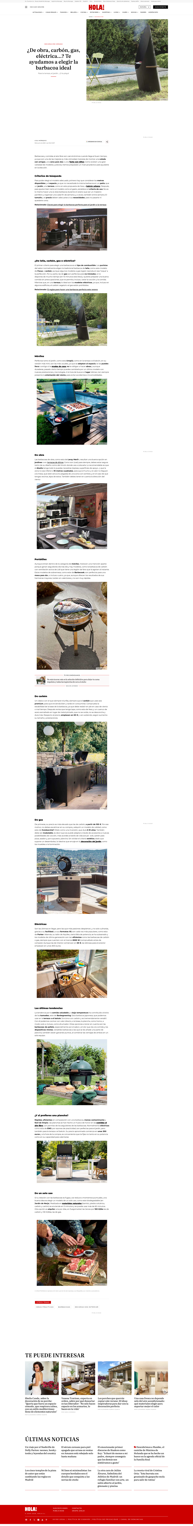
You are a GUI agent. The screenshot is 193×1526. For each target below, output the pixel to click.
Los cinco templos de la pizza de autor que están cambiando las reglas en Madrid (40, 1475)
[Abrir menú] (26, 7)
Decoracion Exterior (87, 1307)
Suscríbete (160, 7)
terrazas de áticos (55, 462)
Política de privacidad (105, 1519)
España (143, 7)
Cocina (83, 12)
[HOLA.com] (96, 7)
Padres (143, 12)
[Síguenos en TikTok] (39, 1520)
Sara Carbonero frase (109, 1)
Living (116, 12)
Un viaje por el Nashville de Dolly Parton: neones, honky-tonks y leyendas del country (41, 1450)
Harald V (85, 1)
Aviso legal (59, 1519)
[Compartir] (107, 142)
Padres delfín (135, 1)
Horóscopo (153, 12)
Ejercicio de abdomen (123, 1)
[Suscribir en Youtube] (43, 1520)
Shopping (106, 12)
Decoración (99, 16)
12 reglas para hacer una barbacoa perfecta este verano (72, 289)
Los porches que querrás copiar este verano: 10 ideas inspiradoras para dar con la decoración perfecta (113, 1402)
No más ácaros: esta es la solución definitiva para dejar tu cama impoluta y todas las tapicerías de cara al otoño (73, 680)
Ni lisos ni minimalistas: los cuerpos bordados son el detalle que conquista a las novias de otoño (76, 1475)
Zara (91, 1)
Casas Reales (51, 12)
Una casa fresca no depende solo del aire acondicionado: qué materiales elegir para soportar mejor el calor (149, 1402)
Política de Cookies (79, 1519)
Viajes (124, 12)
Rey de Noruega (68, 1)
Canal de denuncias (132, 1519)
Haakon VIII (78, 1)
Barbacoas (64, 1307)
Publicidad (58, 1511)
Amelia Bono (97, 1)
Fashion (63, 12)
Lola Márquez (41, 140)
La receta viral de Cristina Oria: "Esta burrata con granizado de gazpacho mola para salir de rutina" (149, 1475)
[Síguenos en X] (35, 1520)
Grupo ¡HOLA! (78, 1511)
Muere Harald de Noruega (42, 1)
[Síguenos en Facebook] (30, 1520)
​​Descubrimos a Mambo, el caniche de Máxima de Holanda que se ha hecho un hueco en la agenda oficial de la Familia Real (149, 1453)
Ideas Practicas (45, 1307)
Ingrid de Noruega (56, 1)
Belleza (73, 12)
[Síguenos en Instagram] (26, 1520)
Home (91, 16)
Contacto (77, 1508)
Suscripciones (60, 1508)
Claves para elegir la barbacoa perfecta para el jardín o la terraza (76, 205)
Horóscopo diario (156, 1)
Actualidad (37, 12)
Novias (134, 12)
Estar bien (94, 12)
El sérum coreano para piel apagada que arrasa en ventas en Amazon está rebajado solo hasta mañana (77, 1451)
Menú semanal (145, 1)
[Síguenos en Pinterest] (47, 1520)
